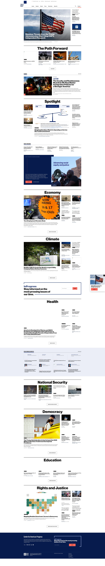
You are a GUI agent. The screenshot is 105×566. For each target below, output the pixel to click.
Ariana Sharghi (74, 208)
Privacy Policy (70, 554)
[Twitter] (24, 545)
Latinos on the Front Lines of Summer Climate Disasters (74, 361)
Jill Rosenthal (77, 331)
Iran (39, 1)
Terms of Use (69, 553)
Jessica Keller (63, 316)
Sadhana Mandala (45, 399)
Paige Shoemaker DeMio (41, 476)
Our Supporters (70, 556)
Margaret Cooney (74, 255)
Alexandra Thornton (41, 399)
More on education (52, 480)
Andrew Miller (66, 442)
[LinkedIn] (31, 545)
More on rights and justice (52, 526)
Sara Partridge (31, 475)
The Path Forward (35, 1)
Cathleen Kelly (73, 331)
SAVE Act (42, 1)
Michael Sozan (63, 442)
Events (41, 6)
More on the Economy (52, 231)
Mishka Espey (73, 35)
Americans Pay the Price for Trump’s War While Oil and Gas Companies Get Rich (60, 371)
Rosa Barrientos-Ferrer (30, 338)
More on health (52, 343)
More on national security (52, 404)
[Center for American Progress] (25, 4)
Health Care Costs (53, 1)
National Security (47, 1)
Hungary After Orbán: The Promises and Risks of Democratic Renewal (45, 371)
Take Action (50, 6)
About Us (55, 6)
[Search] (75, 7)
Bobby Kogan (43, 136)
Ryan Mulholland (74, 222)
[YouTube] (28, 545)
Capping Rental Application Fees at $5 (60, 361)
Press (45, 6)
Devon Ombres (78, 119)
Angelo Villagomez (42, 149)
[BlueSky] (33, 545)
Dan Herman (28, 115)
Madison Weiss (27, 475)
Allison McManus (48, 136)
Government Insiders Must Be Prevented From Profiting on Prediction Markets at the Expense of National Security (74, 370)
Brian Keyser (73, 316)
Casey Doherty (29, 520)
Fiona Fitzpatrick (37, 149)
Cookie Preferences (70, 557)
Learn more (52, 68)
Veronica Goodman (49, 151)
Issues (33, 6)
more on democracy (52, 452)
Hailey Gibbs (54, 476)
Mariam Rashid (67, 255)
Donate (79, 6)
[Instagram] (29, 545)
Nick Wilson (76, 503)
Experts (37, 6)
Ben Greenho (79, 442)
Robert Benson (25, 115)
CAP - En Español (70, 555)
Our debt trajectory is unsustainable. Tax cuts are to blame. (31, 361)
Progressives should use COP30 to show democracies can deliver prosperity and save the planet (45, 360)
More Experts (79, 351)
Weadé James (74, 476)
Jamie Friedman (40, 136)
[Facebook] (26, 545)
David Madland (63, 220)
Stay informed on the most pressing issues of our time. (37, 290)
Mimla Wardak (46, 476)
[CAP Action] (26, 554)
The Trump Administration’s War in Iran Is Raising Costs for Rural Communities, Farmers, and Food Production (30, 370)
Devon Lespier (78, 255)
